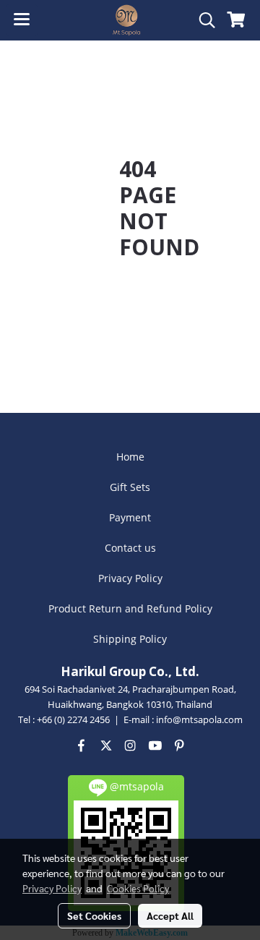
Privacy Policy (130, 578)
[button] (202, 20)
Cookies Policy (138, 887)
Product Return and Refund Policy (130, 608)
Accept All (170, 915)
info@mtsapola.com (199, 719)
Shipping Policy (130, 639)
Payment (130, 517)
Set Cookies (94, 915)
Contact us (130, 548)
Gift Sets (130, 487)
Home (130, 456)
